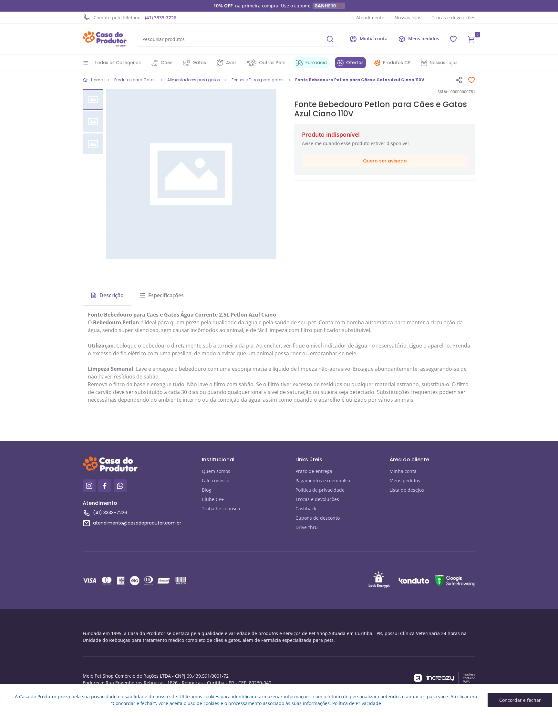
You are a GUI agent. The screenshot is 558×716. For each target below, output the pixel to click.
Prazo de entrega (313, 471)
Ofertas (355, 62)
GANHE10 (325, 6)
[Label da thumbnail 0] (93, 99)
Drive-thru (306, 527)
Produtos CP (396, 62)
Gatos (199, 62)
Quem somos (216, 471)
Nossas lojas (408, 18)
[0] (471, 39)
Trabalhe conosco (221, 508)
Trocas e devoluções (453, 18)
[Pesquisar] (330, 39)
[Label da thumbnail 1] (93, 121)
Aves (231, 62)
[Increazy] (444, 678)
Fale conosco (215, 480)
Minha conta (403, 471)
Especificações (166, 295)
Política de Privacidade (356, 703)
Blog (206, 490)
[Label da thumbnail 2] (93, 143)
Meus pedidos (404, 480)
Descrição (111, 295)
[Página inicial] (105, 39)
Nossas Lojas (444, 62)
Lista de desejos (406, 490)
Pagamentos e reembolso (322, 480)
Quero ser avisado (385, 161)
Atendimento (370, 18)
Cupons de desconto (317, 518)
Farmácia (316, 62)
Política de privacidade (320, 490)
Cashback (305, 508)
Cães (166, 62)
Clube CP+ (213, 499)
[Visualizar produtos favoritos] (453, 39)
